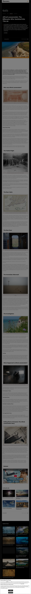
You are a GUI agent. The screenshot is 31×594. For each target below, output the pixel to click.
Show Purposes (11, 592)
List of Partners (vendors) (4, 588)
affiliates (7, 581)
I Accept (10, 590)
